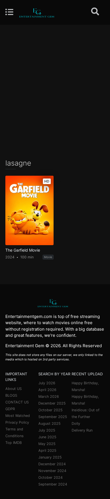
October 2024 (50, 477)
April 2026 (47, 390)
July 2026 (46, 383)
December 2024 (52, 464)
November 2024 (52, 471)
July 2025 (46, 430)
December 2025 (52, 403)
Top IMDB (13, 443)
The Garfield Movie (22, 250)
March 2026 (48, 396)
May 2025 (47, 444)
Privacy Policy (17, 422)
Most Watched (17, 416)
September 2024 (52, 484)
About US (13, 389)
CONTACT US (17, 402)
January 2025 (50, 457)
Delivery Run (82, 430)
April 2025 (47, 450)
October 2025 (50, 410)
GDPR (10, 409)
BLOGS (11, 395)
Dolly (76, 423)
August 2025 (49, 423)
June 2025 (47, 437)
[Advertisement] (55, 91)
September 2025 (52, 417)
